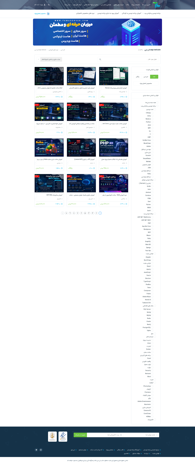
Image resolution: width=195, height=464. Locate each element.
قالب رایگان (120, 450)
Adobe (149, 146)
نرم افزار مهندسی (146, 171)
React (149, 266)
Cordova (148, 195)
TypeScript (147, 281)
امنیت (151, 380)
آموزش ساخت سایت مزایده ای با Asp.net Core (114, 124)
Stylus (149, 294)
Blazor (149, 235)
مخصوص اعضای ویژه (40, 13)
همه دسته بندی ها (151, 102)
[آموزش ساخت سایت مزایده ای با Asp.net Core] (113, 112)
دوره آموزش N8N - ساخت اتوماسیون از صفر (114, 195)
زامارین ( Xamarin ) (145, 183)
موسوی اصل (89, 127)
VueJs (149, 275)
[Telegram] (36, 450)
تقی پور (91, 199)
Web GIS (148, 244)
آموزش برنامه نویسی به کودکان (131, 13)
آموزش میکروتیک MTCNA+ (54, 195)
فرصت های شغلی (119, 5)
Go (150, 131)
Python (148, 122)
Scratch (148, 155)
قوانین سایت (155, 453)
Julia (149, 168)
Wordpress (147, 229)
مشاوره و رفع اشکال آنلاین (91, 5)
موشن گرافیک (147, 395)
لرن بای (73, 450)
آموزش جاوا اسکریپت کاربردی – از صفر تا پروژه (49, 124)
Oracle (149, 321)
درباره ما (146, 453)
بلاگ (127, 5)
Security (148, 370)
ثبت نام (37, 5)
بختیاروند (58, 127)
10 (66, 213)
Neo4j (149, 324)
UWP (149, 137)
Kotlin (149, 186)
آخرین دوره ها (146, 5)
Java (149, 125)
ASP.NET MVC (146, 220)
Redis (149, 318)
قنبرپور (59, 199)
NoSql (149, 312)
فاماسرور (126, 453)
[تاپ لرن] (156, 5)
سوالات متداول (136, 453)
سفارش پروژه (109, 450)
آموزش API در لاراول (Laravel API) (84, 159)
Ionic (149, 189)
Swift (149, 211)
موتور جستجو (82, 450)
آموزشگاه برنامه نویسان (133, 450)
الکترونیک (150, 420)
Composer (147, 291)
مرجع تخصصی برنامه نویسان (151, 450)
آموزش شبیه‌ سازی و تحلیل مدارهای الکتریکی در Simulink (81, 88)
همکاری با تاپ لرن (106, 5)
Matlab (148, 161)
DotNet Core (147, 140)
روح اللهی (90, 92)
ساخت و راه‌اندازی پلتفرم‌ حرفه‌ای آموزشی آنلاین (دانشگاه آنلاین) (81, 124)
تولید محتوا (147, 364)
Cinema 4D (147, 410)
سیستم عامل (149, 337)
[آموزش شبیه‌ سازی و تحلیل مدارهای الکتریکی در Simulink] (81, 76)
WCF (149, 232)
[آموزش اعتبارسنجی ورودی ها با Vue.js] (113, 76)
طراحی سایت (149, 254)
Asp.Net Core (146, 226)
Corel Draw (147, 413)
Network (148, 373)
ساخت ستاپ (147, 352)
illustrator (147, 404)
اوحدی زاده (122, 92)
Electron (148, 278)
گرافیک (151, 383)
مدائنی (123, 199)
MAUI (149, 208)
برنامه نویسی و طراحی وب (152, 13)
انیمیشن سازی (146, 407)
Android (148, 192)
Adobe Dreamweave (144, 401)
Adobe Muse (147, 297)
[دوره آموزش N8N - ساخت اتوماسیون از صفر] (113, 183)
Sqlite (149, 330)
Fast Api (148, 251)
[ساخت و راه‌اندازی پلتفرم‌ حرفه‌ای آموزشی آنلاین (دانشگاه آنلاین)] (81, 112)
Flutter (148, 204)
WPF (149, 128)
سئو (152, 334)
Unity (149, 116)
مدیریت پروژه (147, 340)
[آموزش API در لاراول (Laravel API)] (81, 147)
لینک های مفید (77, 5)
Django (148, 248)
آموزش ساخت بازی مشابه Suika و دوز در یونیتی (49, 159)
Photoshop (147, 386)
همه (154, 77)
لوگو (149, 398)
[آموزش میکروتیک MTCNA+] (49, 183)
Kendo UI (148, 300)
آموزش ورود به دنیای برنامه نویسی (108, 13)
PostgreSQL (147, 327)
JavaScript (147, 272)
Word (149, 377)
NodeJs (148, 119)
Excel (149, 358)
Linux (149, 343)
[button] (48, 5)
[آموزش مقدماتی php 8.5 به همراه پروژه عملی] (113, 147)
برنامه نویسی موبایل (147, 180)
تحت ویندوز (149, 109)
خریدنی (146, 77)
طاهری (123, 127)
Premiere (148, 392)
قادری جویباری (57, 92)
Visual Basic (147, 158)
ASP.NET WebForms (144, 217)
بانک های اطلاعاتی (148, 306)
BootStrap (147, 260)
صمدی (59, 163)
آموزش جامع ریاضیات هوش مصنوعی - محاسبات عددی (81, 195)
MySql (149, 315)
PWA (149, 198)
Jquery (148, 269)
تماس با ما (67, 5)
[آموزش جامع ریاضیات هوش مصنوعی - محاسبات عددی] (81, 183)
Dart (149, 201)
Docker (148, 349)
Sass (149, 287)
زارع (91, 163)
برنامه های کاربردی (145, 355)
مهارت (149, 367)
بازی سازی (148, 152)
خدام (123, 163)
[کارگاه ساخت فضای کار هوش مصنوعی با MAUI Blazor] (49, 76)
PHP (149, 223)
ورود (41, 5)
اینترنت (149, 346)
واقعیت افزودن (146, 361)
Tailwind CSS (146, 303)
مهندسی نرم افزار (146, 149)
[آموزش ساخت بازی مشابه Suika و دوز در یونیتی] (49, 147)
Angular (148, 257)
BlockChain (147, 143)
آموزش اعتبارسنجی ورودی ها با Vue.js (116, 88)
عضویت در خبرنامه (80, 435)
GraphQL (148, 241)
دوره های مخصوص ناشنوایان (85, 13)
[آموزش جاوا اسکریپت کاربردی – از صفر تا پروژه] (49, 112)
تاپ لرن (101, 460)
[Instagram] (41, 450)
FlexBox (148, 284)
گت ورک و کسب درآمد (96, 450)
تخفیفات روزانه (135, 5)
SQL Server (147, 309)
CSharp (148, 113)
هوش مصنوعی (146, 165)
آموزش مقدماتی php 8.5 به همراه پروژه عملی (114, 159)
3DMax (148, 417)
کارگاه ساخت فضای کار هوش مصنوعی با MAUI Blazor (49, 88)
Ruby (149, 174)
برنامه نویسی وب (148, 214)
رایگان (137, 77)
